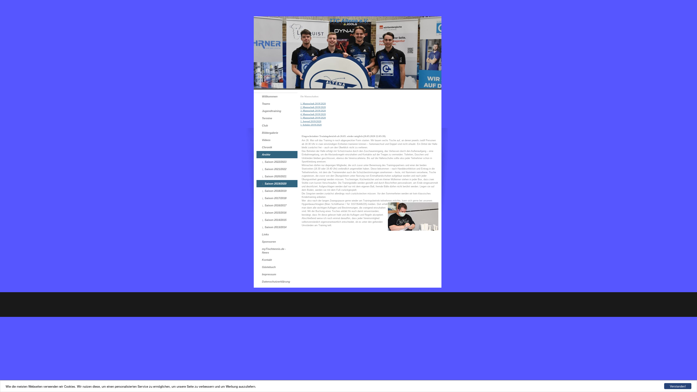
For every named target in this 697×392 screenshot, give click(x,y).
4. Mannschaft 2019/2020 (313, 114)
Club (265, 125)
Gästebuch (269, 267)
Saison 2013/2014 (275, 227)
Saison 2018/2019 (275, 190)
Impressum (269, 274)
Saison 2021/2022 (275, 169)
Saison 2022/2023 (275, 161)
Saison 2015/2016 (275, 212)
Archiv (266, 154)
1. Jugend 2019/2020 (310, 121)
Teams (266, 103)
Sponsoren (269, 241)
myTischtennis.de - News (274, 250)
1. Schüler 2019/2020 (311, 124)
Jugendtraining (271, 111)
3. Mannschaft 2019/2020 (313, 110)
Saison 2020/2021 (275, 176)
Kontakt (267, 259)
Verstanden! (678, 386)
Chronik (267, 147)
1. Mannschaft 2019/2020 (313, 103)
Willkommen (270, 96)
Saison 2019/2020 (275, 183)
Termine (267, 118)
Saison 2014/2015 (275, 219)
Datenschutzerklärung (276, 281)
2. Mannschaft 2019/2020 (313, 107)
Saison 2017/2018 (275, 198)
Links (265, 234)
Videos (266, 140)
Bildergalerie (270, 132)
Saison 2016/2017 (275, 205)
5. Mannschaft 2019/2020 (313, 117)
